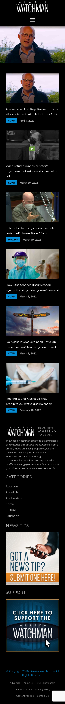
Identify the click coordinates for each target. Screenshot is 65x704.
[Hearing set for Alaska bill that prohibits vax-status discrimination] (32, 391)
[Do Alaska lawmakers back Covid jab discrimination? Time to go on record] (32, 334)
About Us (29, 682)
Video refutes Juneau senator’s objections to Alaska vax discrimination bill (32, 171)
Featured (13, 239)
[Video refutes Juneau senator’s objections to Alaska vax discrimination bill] (32, 159)
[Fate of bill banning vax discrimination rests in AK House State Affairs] (32, 221)
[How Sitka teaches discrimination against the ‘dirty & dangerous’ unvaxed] (32, 277)
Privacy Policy (42, 689)
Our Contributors (46, 682)
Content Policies (25, 695)
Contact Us (43, 695)
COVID (11, 120)
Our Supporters (23, 689)
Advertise (15, 682)
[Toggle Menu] (32, 19)
